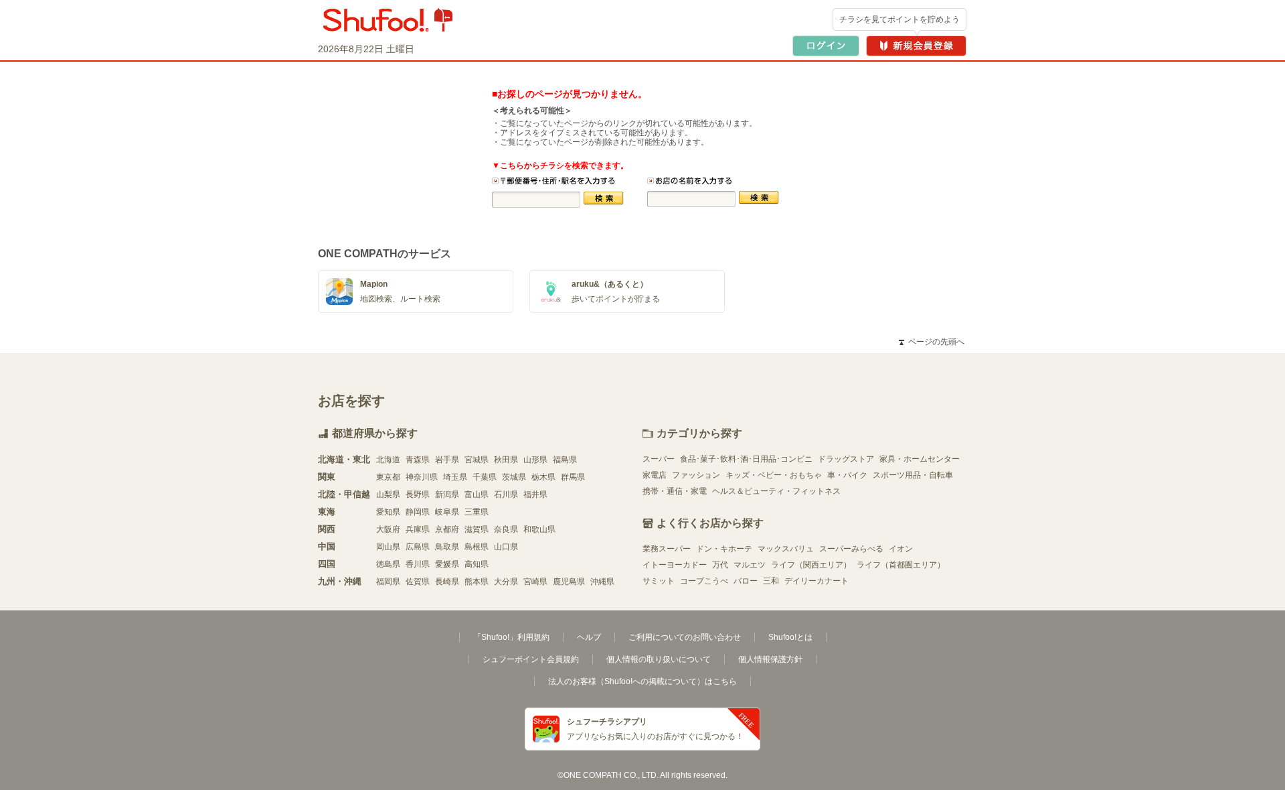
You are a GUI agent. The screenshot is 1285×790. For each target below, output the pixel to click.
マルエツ (750, 565)
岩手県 (447, 459)
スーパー (658, 459)
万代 (720, 565)
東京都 (388, 477)
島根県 (476, 546)
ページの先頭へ (931, 341)
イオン (901, 548)
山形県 (535, 459)
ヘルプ (589, 637)
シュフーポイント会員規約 (531, 659)
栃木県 (543, 477)
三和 (771, 581)
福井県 (535, 494)
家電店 (654, 475)
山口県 (506, 546)
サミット (658, 581)
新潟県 (447, 494)
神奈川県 (422, 477)
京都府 (447, 529)
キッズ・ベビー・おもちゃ (773, 475)
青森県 (418, 459)
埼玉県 (455, 477)
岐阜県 (447, 512)
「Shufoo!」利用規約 (511, 637)
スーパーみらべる (851, 548)
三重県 (476, 512)
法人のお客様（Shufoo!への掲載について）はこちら (642, 681)
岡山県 (388, 546)
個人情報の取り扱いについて (658, 659)
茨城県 (514, 477)
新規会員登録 (916, 46)
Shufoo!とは (790, 637)
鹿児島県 (569, 581)
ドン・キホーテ (724, 548)
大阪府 (388, 529)
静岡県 (418, 512)
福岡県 (388, 581)
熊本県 (476, 581)
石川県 (506, 494)
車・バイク (847, 475)
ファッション (696, 475)
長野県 (418, 494)
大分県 (506, 581)
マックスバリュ (786, 548)
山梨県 (388, 494)
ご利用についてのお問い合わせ (684, 637)
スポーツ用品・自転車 (913, 475)
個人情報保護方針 (770, 659)
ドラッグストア (846, 459)
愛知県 (388, 512)
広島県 (418, 546)
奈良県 (506, 529)
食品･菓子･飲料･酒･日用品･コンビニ (746, 459)
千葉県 (485, 477)
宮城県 (476, 459)
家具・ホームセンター (919, 459)
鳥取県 (447, 546)
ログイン (825, 46)
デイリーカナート (816, 581)
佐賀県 (418, 581)
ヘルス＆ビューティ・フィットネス (776, 491)
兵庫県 (418, 529)
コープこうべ (704, 581)
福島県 (565, 459)
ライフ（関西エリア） (811, 565)
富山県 (476, 494)
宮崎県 (535, 581)
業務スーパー (666, 548)
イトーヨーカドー (674, 565)
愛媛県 (447, 564)
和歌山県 (539, 529)
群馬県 (573, 477)
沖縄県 (602, 581)
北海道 (388, 459)
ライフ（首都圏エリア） (901, 565)
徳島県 (388, 564)
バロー (746, 581)
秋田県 (506, 459)
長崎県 (447, 581)
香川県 (418, 564)
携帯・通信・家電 (674, 491)
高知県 (476, 564)
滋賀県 (476, 529)
